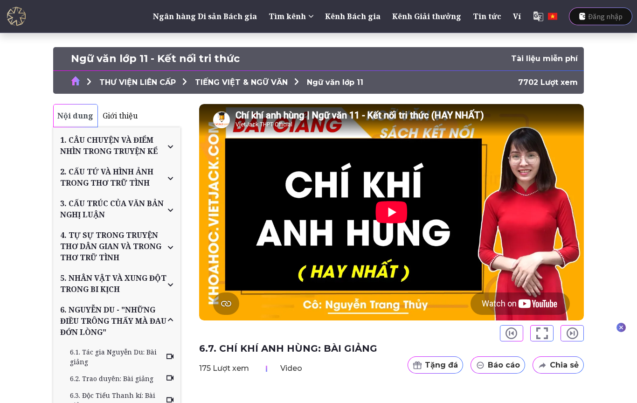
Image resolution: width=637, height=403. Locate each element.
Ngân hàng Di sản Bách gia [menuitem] (205, 16)
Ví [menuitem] (517, 16)
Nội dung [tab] (75, 116)
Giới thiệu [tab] (120, 116)
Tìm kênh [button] (287, 16)
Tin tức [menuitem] (487, 16)
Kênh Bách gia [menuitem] (353, 16)
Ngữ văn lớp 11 (335, 82)
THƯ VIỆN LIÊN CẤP (137, 82)
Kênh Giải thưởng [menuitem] (426, 16)
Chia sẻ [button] (564, 365)
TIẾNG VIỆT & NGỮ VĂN (241, 82)
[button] (116, 145)
